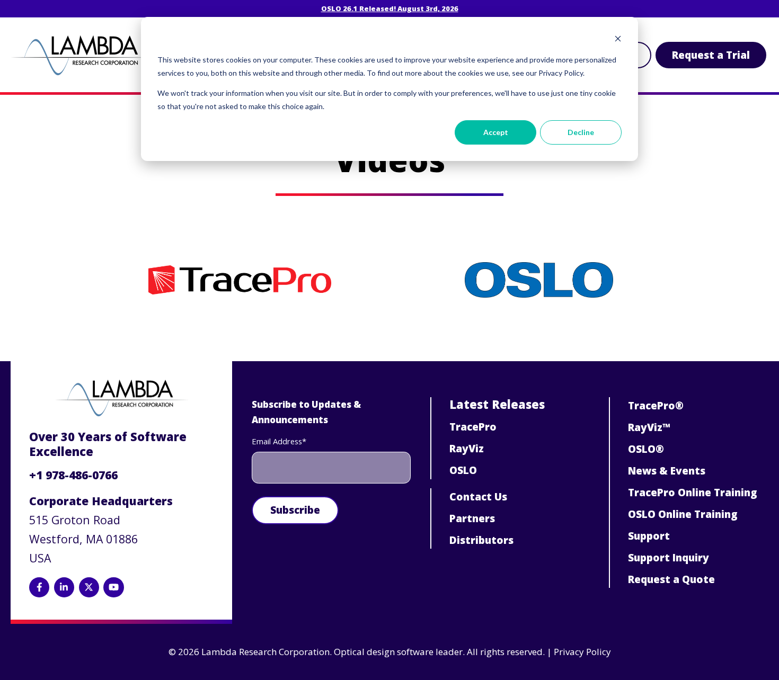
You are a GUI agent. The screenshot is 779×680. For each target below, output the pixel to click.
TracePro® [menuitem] (656, 406)
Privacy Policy (582, 652)
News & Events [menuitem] (666, 471)
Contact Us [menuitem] (478, 497)
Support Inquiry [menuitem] (668, 558)
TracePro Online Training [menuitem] (692, 492)
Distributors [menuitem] (481, 540)
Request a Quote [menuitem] (671, 579)
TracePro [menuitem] (473, 427)
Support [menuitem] (649, 536)
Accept (495, 132)
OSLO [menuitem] (463, 470)
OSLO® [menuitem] (646, 449)
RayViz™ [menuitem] (649, 427)
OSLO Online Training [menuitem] (683, 514)
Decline (581, 132)
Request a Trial (711, 55)
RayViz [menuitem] (466, 448)
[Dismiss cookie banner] (618, 40)
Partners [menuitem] (472, 518)
